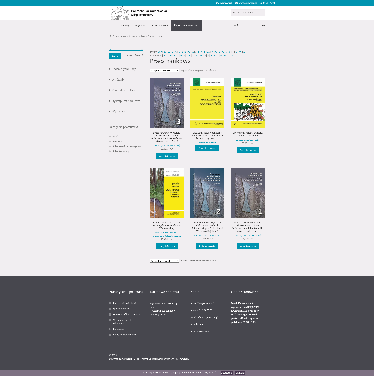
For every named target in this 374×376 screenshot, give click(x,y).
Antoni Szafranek (173, 236)
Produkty (124, 25)
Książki (116, 136)
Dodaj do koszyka (167, 156)
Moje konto (141, 25)
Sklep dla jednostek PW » (186, 25)
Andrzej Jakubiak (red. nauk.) (167, 145)
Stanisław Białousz (164, 232)
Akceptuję (226, 372)
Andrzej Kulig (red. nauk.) (247, 140)
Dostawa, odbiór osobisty (126, 314)
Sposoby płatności (122, 308)
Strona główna (119, 36)
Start (111, 25)
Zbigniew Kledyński (207, 143)
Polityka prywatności (124, 334)
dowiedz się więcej (205, 372)
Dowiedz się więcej (207, 148)
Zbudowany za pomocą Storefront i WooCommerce (161, 358)
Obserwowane (160, 25)
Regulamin (118, 329)
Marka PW (117, 141)
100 (160, 51)
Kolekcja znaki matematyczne (127, 146)
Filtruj (115, 56)
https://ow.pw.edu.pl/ (202, 303)
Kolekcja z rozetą (121, 151)
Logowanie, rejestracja (125, 303)
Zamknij (240, 372)
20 (165, 51)
